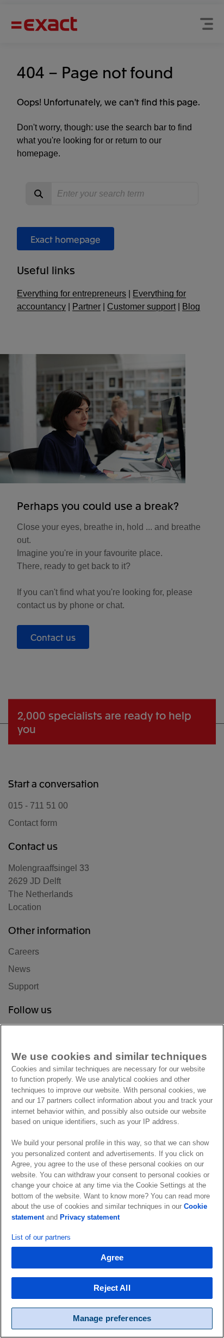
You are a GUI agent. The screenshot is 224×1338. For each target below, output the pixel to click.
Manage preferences (112, 1318)
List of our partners (41, 1237)
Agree (112, 1257)
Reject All (112, 1287)
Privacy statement (90, 1217)
